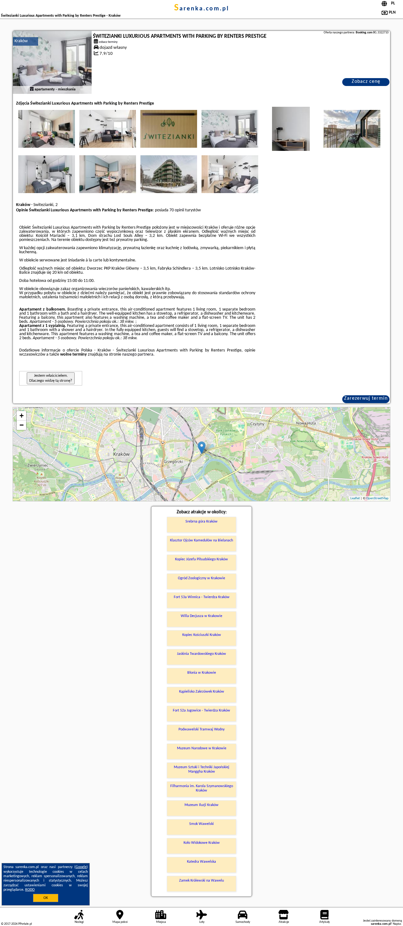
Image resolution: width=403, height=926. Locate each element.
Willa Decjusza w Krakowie (201, 616)
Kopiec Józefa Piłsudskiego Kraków (201, 559)
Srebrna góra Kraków (201, 521)
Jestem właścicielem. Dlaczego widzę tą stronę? (50, 378)
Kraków (21, 41)
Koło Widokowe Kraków (202, 843)
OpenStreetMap (377, 498)
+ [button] (22, 416)
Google (81, 867)
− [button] (22, 425)
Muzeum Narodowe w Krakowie (201, 748)
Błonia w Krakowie (201, 673)
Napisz (397, 924)
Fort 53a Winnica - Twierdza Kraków (202, 597)
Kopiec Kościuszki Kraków (201, 635)
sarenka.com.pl (201, 9)
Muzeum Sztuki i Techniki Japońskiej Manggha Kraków (201, 769)
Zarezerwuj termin (366, 398)
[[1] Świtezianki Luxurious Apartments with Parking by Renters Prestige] (52, 62)
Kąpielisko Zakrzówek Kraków (201, 692)
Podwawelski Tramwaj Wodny (201, 729)
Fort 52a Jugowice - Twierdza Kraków (201, 710)
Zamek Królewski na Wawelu (201, 881)
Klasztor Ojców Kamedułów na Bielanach (201, 540)
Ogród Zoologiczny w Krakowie (201, 578)
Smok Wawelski (201, 824)
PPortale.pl (25, 924)
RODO (30, 890)
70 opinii (176, 210)
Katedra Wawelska (201, 862)
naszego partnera (137, 354)
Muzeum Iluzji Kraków (201, 805)
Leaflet (355, 498)
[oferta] (32, 89)
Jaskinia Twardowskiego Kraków (201, 654)
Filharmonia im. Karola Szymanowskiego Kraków (201, 788)
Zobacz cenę (366, 81)
